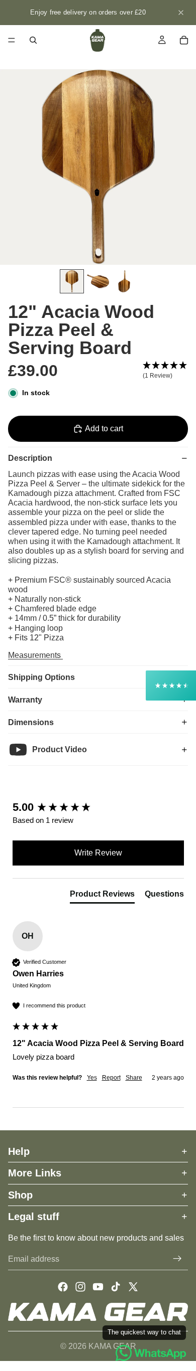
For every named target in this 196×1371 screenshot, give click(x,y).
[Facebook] (63, 1287)
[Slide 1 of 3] (72, 281)
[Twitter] (133, 1287)
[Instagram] (80, 1287)
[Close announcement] (181, 12)
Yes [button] (92, 1077)
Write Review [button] (98, 852)
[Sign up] (177, 1258)
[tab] (102, 896)
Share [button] (134, 1077)
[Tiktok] (116, 1287)
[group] (98, 807)
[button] (165, 371)
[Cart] (184, 40)
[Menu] (11, 40)
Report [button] (111, 1077)
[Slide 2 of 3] (98, 281)
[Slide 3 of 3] (124, 281)
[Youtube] (98, 1287)
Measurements (35, 655)
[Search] (33, 40)
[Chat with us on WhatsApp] (151, 1353)
